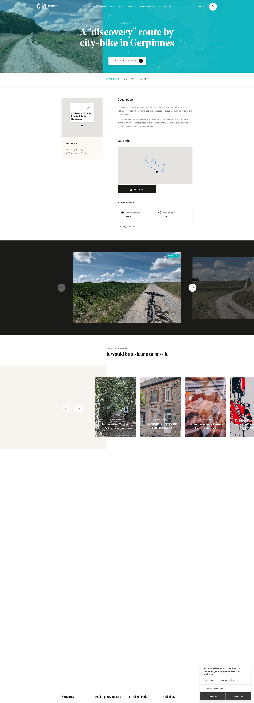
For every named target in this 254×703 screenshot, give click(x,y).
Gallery (143, 79)
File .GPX (138, 189)
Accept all (238, 696)
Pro (121, 6)
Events (131, 6)
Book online (164, 6)
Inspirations (105, 6)
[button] (61, 288)
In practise (145, 6)
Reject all (212, 696)
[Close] (88, 108)
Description (112, 79)
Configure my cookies (213, 688)
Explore (87, 6)
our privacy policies (227, 680)
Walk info (129, 79)
